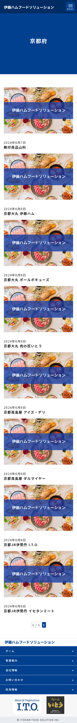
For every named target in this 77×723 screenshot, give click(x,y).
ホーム (10, 651)
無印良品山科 (15, 147)
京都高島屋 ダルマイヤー (25, 478)
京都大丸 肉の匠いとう (23, 345)
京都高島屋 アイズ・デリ (25, 412)
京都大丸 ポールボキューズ (27, 279)
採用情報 (12, 689)
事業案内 (12, 660)
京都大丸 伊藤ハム (19, 213)
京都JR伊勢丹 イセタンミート (29, 610)
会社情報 (12, 670)
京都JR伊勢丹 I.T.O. (21, 544)
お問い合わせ (15, 680)
